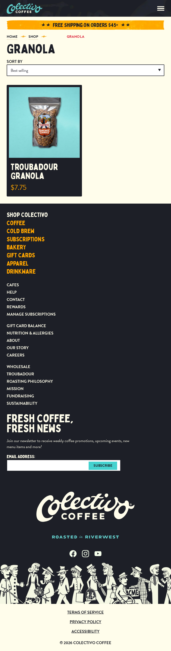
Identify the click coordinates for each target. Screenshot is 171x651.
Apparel (17, 263)
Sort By (14, 61)
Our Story (18, 348)
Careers (15, 355)
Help (12, 292)
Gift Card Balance (26, 326)
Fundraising (20, 396)
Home (12, 36)
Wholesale (18, 367)
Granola (75, 36)
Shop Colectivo (27, 215)
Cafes (13, 285)
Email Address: (21, 457)
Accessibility (85, 631)
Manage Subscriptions (31, 314)
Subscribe (103, 465)
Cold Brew (20, 231)
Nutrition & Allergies (30, 333)
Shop (33, 36)
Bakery (16, 247)
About (13, 340)
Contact (16, 299)
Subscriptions (26, 239)
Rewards (16, 307)
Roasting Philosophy (30, 381)
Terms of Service (85, 612)
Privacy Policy (85, 622)
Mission (15, 389)
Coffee (16, 223)
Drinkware (21, 271)
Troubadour (20, 374)
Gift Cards (21, 255)
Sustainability (22, 403)
